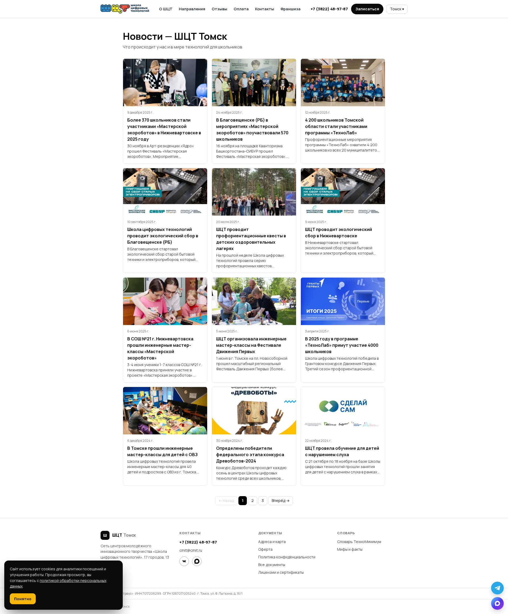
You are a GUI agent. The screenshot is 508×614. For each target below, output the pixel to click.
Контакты (264, 8)
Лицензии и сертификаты (281, 572)
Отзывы (219, 8)
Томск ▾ (397, 8)
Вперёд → (280, 500)
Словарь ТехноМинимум (359, 541)
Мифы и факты (349, 549)
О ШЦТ (166, 8)
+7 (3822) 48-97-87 (329, 9)
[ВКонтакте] (184, 561)
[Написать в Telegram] (497, 588)
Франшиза (290, 8)
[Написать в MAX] (497, 603)
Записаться (367, 8)
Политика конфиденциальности (286, 556)
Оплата (241, 8)
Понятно (22, 598)
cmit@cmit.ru (190, 550)
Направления (192, 8)
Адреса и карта (272, 541)
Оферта (265, 549)
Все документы (271, 564)
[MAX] (197, 561)
